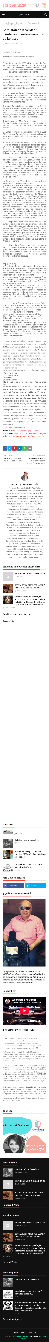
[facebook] (13, 885)
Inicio (5, 23)
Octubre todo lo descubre (27, 840)
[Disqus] (24, 718)
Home (16, 1332)
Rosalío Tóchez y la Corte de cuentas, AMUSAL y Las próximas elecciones (30, 854)
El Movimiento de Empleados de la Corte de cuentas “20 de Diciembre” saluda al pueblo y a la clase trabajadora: (30, 1307)
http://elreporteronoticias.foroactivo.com (26, 436)
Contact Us (32, 1332)
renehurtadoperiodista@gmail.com (24, 431)
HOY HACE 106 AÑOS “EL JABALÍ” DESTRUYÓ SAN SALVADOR (30, 586)
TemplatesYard (22, 1336)
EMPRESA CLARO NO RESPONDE (30, 574)
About (23, 1332)
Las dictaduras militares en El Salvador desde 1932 (28, 866)
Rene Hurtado (10, 44)
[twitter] (35, 885)
